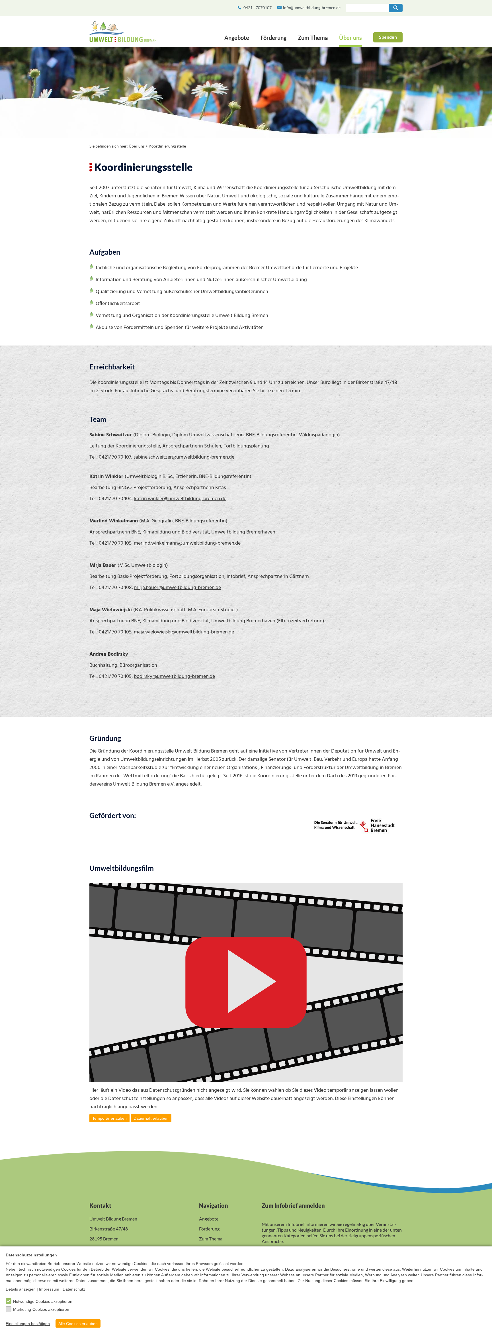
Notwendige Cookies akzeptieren (42, 1301)
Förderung (273, 37)
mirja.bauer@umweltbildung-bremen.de (177, 588)
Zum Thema (313, 37)
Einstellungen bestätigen (28, 1323)
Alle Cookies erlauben (78, 1323)
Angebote (236, 37)
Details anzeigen (21, 1289)
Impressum (49, 1289)
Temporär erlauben (109, 1118)
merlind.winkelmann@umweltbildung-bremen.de (187, 543)
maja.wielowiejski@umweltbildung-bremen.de (184, 632)
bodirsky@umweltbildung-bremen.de (174, 676)
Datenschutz (74, 1289)
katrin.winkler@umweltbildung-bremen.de (180, 499)
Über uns (350, 37)
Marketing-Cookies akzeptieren (41, 1309)
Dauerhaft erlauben (151, 1118)
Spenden (388, 37)
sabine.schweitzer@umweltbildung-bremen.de (184, 457)
